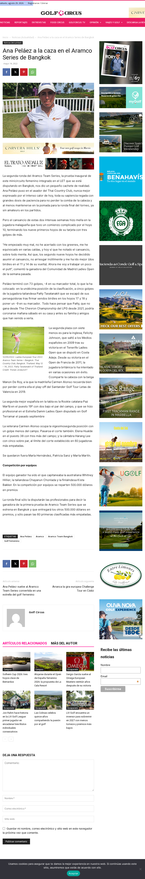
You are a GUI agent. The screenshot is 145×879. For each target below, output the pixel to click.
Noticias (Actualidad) (23, 37)
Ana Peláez (26, 536)
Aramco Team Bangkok (60, 536)
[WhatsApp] (32, 72)
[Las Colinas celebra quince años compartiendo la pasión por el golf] (48, 700)
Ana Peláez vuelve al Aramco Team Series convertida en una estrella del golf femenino (22, 590)
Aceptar (73, 873)
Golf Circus (36, 612)
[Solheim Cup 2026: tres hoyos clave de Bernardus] (16, 661)
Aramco (40, 536)
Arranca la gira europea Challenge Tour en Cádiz (73, 588)
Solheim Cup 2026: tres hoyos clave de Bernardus (15, 678)
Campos (8, 669)
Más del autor (64, 643)
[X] (15, 72)
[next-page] (11, 739)
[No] (140, 869)
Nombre (105, 664)
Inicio (5, 37)
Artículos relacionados (25, 643)
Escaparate (72, 669)
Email (120, 676)
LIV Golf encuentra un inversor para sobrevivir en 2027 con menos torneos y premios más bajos (79, 720)
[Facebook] (6, 72)
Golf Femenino (11, 540)
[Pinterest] (24, 72)
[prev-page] (5, 739)
